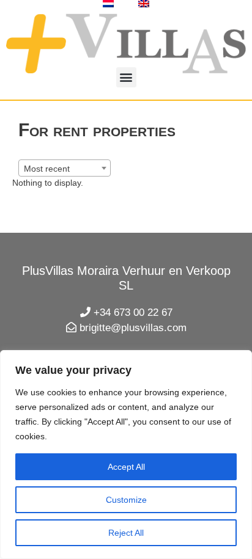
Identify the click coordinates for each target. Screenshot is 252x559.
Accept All (126, 467)
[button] (126, 77)
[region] (126, 454)
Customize (126, 500)
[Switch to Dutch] (108, 3)
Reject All (126, 533)
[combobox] (64, 168)
